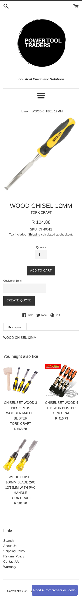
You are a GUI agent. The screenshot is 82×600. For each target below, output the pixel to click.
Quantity (41, 247)
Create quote (19, 300)
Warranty (9, 567)
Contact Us (11, 561)
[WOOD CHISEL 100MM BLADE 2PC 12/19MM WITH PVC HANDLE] (20, 455)
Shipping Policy (14, 551)
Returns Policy (13, 556)
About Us (10, 546)
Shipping (34, 234)
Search (8, 540)
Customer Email (12, 280)
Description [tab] (15, 327)
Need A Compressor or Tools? (54, 590)
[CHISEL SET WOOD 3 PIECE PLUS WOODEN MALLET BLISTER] (20, 380)
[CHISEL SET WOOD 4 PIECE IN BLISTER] (61, 380)
